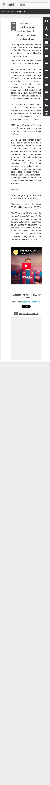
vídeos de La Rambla (30, 301)
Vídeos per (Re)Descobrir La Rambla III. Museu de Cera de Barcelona (26, 31)
